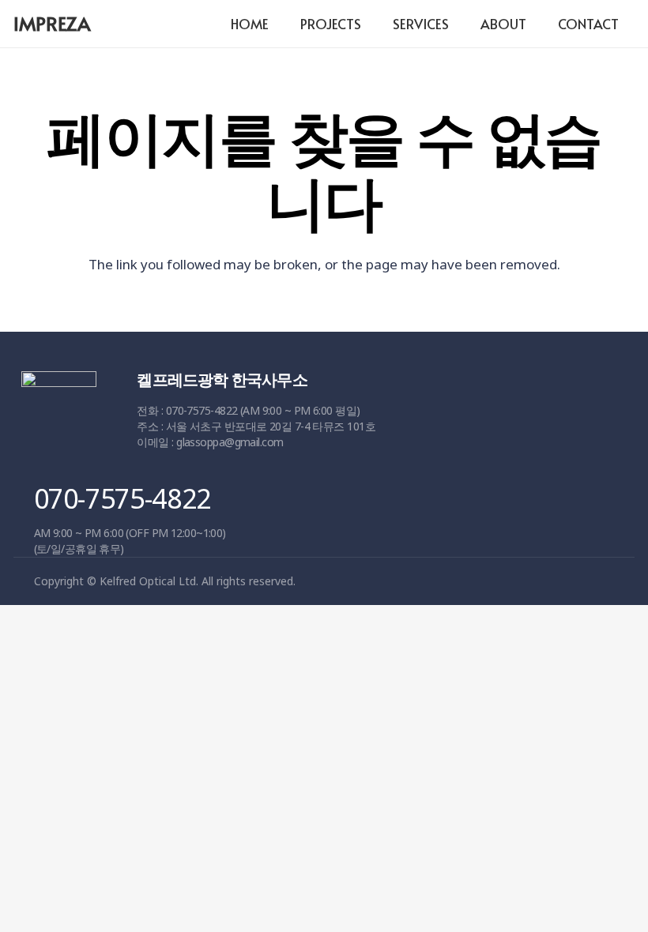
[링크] (58, 417)
